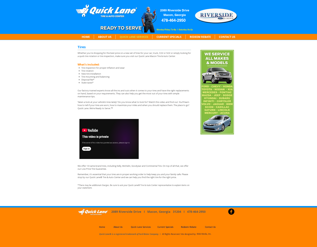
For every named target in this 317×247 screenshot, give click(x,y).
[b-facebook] (231, 211)
